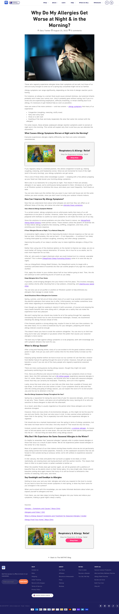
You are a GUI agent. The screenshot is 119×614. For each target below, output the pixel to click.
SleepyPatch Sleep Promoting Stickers (56, 258)
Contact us (35, 570)
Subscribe (23, 581)
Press (60, 579)
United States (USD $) (43, 595)
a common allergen (79, 428)
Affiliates (61, 573)
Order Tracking (36, 579)
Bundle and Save (100, 579)
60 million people (62, 376)
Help (33, 566)
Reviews (61, 586)
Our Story (62, 570)
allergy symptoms (75, 106)
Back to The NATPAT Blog (61, 557)
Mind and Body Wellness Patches (105, 573)
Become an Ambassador (66, 576)
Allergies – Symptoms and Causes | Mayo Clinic (42, 508)
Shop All (98, 566)
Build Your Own (99, 583)
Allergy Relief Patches (101, 576)
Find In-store (83, 570)
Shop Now (74, 158)
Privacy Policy (36, 589)
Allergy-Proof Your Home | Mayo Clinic (39, 519)
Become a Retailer (84, 573)
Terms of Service (37, 586)
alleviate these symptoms (72, 205)
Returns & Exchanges (38, 583)
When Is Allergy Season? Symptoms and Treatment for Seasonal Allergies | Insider (55, 516)
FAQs (33, 573)
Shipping (34, 576)
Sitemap (61, 583)
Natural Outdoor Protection (103, 570)
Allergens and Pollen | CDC (35, 512)
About (61, 566)
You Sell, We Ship (84, 576)
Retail (81, 566)
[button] (46, 2)
